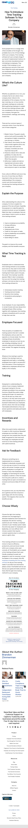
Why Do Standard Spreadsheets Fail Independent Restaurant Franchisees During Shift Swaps (7, 690)
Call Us (14, 810)
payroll (9, 641)
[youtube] (15, 727)
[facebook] (7, 727)
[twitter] (10, 727)
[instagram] (12, 727)
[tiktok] (20, 727)
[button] (3, 687)
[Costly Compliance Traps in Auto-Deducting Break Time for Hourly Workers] (20, 675)
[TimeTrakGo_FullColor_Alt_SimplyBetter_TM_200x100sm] (7, 2)
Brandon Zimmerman (9, 656)
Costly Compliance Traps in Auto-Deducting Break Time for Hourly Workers (20, 688)
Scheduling (13, 641)
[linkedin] (18, 727)
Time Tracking (14, 8)
